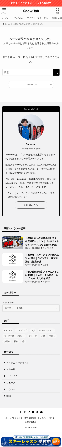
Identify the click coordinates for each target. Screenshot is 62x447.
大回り (52, 336)
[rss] (37, 412)
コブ (33, 330)
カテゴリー (8, 302)
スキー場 (10, 369)
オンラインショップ (14, 418)
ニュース (10, 382)
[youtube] (33, 412)
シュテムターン (46, 330)
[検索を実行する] (56, 72)
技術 (16, 341)
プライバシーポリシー (47, 418)
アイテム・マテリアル (17, 363)
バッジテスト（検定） (14, 336)
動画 (8, 396)
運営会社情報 (30, 418)
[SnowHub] (31, 11)
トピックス (12, 376)
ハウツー (10, 389)
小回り (7, 341)
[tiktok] (28, 412)
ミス (43, 336)
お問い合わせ (31, 422)
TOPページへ (31, 84)
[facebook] (20, 412)
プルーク (33, 336)
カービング (21, 330)
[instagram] (24, 412)
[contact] (41, 412)
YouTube (8, 330)
